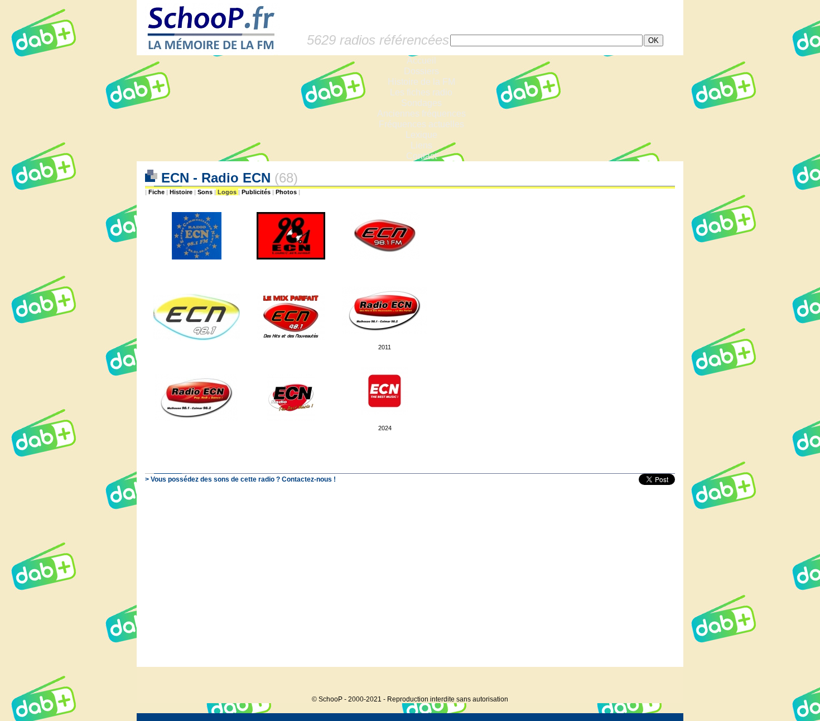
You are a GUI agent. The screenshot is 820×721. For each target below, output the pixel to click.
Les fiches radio (421, 92)
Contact (421, 156)
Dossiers (421, 71)
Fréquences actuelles (421, 124)
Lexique (421, 135)
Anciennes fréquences (421, 113)
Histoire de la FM (421, 81)
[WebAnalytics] (661, 682)
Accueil (421, 60)
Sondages (421, 103)
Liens (421, 145)
